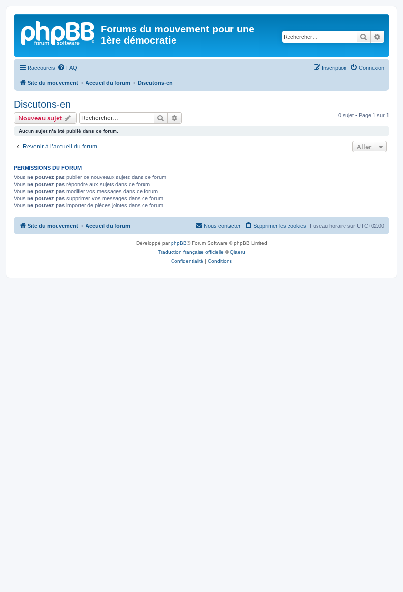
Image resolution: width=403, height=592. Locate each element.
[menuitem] (67, 68)
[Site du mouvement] (58, 32)
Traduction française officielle (191, 252)
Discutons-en (42, 104)
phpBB (179, 243)
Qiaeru (237, 252)
